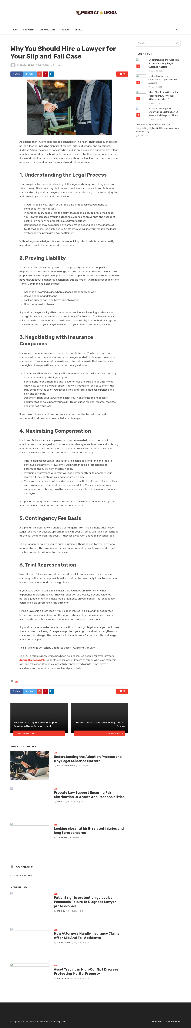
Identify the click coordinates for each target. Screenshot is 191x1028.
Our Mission (173, 1021)
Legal (78, 30)
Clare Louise (63, 943)
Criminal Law (47, 30)
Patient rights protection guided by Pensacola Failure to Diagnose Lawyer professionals (85, 902)
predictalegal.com (57, 1021)
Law (15, 30)
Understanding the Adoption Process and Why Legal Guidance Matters (88, 759)
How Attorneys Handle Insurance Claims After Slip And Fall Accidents (86, 935)
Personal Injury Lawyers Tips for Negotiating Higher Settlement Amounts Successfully (157, 128)
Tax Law (65, 30)
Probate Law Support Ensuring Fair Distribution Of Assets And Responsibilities (89, 795)
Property (29, 30)
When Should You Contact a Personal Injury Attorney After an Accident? (163, 95)
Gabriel (61, 802)
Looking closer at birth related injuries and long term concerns (89, 831)
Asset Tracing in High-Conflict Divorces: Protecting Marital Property (86, 971)
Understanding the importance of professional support (162, 79)
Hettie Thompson (66, 766)
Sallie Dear (63, 978)
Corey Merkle (27, 65)
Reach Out (158, 1021)
